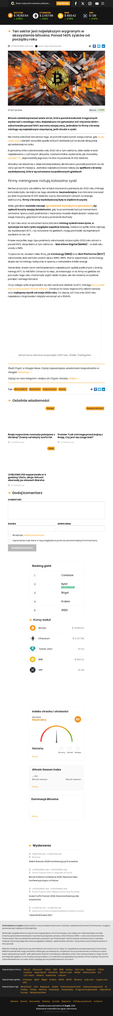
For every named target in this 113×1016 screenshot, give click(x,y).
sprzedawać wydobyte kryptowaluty (69, 206)
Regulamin (66, 1001)
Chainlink (53, 972)
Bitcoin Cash (66, 972)
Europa (50, 408)
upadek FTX (14, 158)
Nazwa (12, 523)
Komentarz (14, 499)
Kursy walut (42, 620)
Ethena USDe (89, 972)
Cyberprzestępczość (93, 986)
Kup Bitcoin (63, 3)
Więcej (35, 756)
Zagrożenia (105, 989)
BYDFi (69, 979)
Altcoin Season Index (46, 769)
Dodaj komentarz (22, 547)
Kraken (65, 601)
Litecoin (62, 975)
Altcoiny (43, 989)
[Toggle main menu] (103, 3)
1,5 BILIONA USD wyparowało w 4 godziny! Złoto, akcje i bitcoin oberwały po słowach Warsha (27, 477)
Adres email (64, 523)
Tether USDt (45, 649)
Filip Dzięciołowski (53, 46)
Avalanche (51, 975)
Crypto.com (101, 979)
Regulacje (45, 986)
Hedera (40, 975)
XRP (91, 12)
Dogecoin (91, 969)
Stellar (77, 972)
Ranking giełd (41, 566)
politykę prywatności (33, 535)
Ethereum (45, 12)
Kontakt (55, 1001)
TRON (101, 969)
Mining (62, 389)
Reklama (14, 1001)
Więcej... (34, 816)
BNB (66, 12)
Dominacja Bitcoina (44, 799)
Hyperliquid (40, 972)
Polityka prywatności (82, 1001)
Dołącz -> (74, 378)
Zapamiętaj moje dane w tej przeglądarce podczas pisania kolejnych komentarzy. (55, 540)
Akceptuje (28, 535)
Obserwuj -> (24, 372)
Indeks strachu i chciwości (50, 711)
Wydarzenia (42, 845)
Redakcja (46, 1001)
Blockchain (35, 389)
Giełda (55, 986)
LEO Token (29, 975)
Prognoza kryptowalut (86, 989)
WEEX (64, 610)
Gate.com (89, 979)
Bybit (64, 584)
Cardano (28, 972)
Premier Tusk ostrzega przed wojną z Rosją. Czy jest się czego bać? (80, 436)
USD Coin (79, 969)
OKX (25, 982)
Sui (99, 972)
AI (106, 986)
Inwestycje (54, 989)
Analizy (24, 989)
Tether (48, 969)
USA (36, 986)
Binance (78, 979)
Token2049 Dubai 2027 (40, 915)
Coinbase (67, 575)
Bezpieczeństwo (95, 408)
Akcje (51, 448)
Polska (33, 989)
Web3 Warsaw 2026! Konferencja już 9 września (53, 861)
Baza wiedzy (34, 1001)
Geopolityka (67, 989)
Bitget (65, 592)
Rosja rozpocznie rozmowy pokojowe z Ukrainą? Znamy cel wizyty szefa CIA (33, 3)
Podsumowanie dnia (70, 986)
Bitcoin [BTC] (21, 389)
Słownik (23, 1001)
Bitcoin (18, 12)
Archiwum (98, 1001)
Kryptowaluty (49, 389)
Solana (69, 969)
